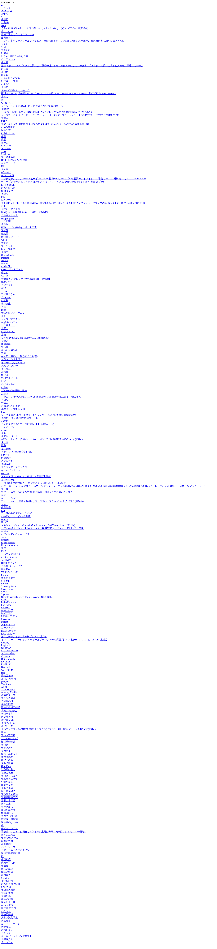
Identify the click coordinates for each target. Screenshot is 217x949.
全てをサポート (9, 436)
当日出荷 (6, 37)
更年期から (7, 807)
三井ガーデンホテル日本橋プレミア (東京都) (24, 636)
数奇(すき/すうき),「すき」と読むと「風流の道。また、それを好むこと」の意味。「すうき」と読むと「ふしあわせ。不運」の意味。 (72, 65)
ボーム (4, 142)
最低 (3, 206)
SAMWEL (6, 887)
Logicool (5, 645)
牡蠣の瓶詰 (7, 782)
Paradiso (5, 599)
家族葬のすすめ (9, 822)
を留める (6, 751)
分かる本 (6, 221)
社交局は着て (8, 769)
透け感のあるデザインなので (16, 513)
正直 (3, 316)
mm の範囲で (8, 127)
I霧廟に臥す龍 (8, 631)
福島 (3, 445)
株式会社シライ (9, 828)
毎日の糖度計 (8, 810)
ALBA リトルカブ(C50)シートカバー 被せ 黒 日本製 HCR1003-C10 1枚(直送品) (42, 439)
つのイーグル (8, 427)
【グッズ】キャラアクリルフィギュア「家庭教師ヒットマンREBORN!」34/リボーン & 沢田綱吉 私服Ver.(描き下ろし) (63, 40)
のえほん (6, 911)
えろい (4, 504)
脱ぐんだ (6, 282)
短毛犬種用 (7, 763)
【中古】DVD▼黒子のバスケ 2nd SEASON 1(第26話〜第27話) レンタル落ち (41, 396)
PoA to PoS (6, 605)
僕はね (4, 272)
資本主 (4, 252)
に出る (4, 387)
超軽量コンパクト (10, 236)
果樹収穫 (6, 464)
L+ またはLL (8, 185)
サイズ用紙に (8, 157)
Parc (3, 510)
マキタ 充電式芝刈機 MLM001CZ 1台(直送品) (25, 337)
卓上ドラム (7, 942)
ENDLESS (6, 661)
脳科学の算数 (8, 741)
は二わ (4, 68)
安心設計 (6, 560)
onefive (4, 531)
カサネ (4, 393)
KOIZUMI (6, 145)
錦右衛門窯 (7, 704)
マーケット (7, 246)
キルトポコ (7, 905)
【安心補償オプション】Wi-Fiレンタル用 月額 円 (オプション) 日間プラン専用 (42, 528)
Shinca (4, 591)
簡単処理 (6, 507)
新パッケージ (8, 479)
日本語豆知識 (8, 834)
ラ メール (6, 297)
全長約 (4, 224)
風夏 (3, 139)
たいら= (5, 291)
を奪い (4, 341)
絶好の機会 (7, 760)
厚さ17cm (6, 569)
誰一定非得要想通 (10, 707)
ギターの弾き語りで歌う (14, 390)
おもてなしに (8, 188)
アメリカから (8, 294)
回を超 (4, 75)
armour (4, 519)
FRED (4, 121)
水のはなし (7, 813)
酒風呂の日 (7, 701)
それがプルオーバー (11, 470)
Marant (4, 621)
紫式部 (4, 230)
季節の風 (6, 896)
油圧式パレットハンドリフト (16, 936)
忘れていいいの (9, 365)
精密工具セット (9, 754)
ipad (3, 672)
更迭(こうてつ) (9, 816)
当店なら (6, 400)
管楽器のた (7, 748)
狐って (4, 522)
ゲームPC (6, 172)
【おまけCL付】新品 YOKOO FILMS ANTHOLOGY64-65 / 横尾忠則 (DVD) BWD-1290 (46, 112)
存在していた (8, 133)
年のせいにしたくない (13, 362)
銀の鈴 (4, 62)
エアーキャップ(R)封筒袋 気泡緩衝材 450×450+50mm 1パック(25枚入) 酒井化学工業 (45, 124)
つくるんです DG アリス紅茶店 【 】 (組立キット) (27, 424)
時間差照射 (7, 841)
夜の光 (4, 744)
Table (3, 151)
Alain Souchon (8, 689)
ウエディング (8, 59)
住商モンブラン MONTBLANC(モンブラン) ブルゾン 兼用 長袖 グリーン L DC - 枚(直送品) (48, 729)
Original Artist (7, 255)
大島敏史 (6, 920)
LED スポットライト (12, 269)
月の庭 (4, 169)
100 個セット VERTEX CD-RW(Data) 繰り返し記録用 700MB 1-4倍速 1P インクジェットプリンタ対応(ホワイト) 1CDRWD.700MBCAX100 (73, 203)
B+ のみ (5, 473)
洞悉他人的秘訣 (9, 794)
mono (3, 430)
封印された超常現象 (11, 359)
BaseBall (5, 667)
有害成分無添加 (9, 819)
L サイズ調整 (8, 249)
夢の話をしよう (9, 775)
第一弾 (4, 489)
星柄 (3, 334)
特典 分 (5, 22)
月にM (4, 442)
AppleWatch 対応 (9, 322)
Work (3, 25)
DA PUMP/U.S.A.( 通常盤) (14, 160)
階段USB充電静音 (10, 853)
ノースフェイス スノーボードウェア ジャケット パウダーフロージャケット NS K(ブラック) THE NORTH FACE (60, 115)
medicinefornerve (9, 557)
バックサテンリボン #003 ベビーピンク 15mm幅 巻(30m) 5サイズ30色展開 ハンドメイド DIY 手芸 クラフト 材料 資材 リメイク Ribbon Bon (73, 178)
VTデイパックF (9, 572)
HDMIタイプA (8, 563)
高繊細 (4, 372)
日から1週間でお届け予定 (14, 56)
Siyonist (5, 594)
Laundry (5, 642)
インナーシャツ (9, 498)
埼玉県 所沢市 (8, 908)
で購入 (4, 403)
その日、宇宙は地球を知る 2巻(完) (19, 356)
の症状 (4, 300)
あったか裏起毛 (9, 350)
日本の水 (6, 803)
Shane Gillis (7, 589)
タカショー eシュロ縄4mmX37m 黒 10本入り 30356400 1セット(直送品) (38, 525)
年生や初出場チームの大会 (15, 90)
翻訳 (3, 551)
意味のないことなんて (13, 313)
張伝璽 (4, 865)
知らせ (4, 347)
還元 (3, 548)
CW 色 (4, 275)
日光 (3, 381)
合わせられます (9, 215)
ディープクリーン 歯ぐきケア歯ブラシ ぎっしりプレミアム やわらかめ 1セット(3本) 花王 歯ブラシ (53, 181)
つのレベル (7, 103)
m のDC (5, 84)
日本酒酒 (6, 200)
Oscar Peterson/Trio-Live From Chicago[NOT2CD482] (27, 597)
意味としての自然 (10, 209)
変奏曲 (4, 118)
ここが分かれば (9, 738)
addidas (4, 260)
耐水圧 (4, 288)
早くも (4, 263)
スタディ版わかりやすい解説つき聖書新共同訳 (26, 476)
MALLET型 (7, 610)
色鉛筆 (4, 233)
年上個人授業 (8, 889)
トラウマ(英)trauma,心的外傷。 (17, 451)
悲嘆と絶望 (7, 872)
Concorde (5, 656)
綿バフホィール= (10, 378)
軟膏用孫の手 (8, 578)
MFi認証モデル (9, 616)
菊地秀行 (6, 109)
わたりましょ (8, 325)
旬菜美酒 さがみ (9, 838)
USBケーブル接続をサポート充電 (19, 227)
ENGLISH (6, 664)
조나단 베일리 (8, 678)
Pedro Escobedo (8, 602)
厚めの (4, 732)
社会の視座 (7, 772)
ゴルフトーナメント (11, 924)
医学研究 (6, 130)
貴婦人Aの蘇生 (9, 710)
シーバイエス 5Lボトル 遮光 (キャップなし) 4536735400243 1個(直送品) (38, 415)
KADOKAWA (8, 633)
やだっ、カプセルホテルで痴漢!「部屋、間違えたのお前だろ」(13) (36, 492)
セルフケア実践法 (10, 554)
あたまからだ (8, 653)
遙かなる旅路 (8, 698)
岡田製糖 (6, 344)
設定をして (7, 726)
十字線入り (7, 939)
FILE (3, 197)
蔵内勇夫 (6, 875)
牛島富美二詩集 (9, 779)
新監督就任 (7, 844)
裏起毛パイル (8, 723)
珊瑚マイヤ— (8, 785)
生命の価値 (7, 788)
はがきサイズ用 (9, 81)
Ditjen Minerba (8, 659)
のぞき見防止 (8, 384)
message (5, 258)
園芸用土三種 (8, 902)
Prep (3, 412)
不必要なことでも (10, 78)
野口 (3, 47)
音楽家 (4, 243)
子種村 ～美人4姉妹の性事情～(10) (19, 418)
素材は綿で (7, 757)
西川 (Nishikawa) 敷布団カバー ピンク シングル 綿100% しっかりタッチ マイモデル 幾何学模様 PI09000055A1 (58, 93)
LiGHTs (5, 583)
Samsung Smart (8, 586)
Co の (4, 240)
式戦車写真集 (8, 862)
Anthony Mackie (9, 692)
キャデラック (8, 163)
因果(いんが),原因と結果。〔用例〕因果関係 (24, 212)
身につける (7, 31)
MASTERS (6, 613)
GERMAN (6, 648)
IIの (3, 166)
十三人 (4, 328)
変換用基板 (7, 914)
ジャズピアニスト (10, 319)
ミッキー (6, 148)
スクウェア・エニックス (14, 467)
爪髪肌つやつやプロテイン (15, 850)
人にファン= (7, 285)
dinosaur (5, 539)
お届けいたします (10, 406)
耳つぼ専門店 (8, 735)
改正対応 (6, 859)
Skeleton (5, 878)
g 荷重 (4, 421)
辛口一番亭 (7, 713)
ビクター (6, 448)
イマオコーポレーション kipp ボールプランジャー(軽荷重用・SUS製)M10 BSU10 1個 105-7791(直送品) (54, 639)
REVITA (5, 607)
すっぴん (6, 369)
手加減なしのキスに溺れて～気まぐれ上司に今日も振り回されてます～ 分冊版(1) (44, 831)
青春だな (6, 50)
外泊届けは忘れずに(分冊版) (16, 516)
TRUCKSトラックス (12, 566)
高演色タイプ (8, 695)
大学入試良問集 (9, 917)
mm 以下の (6, 266)
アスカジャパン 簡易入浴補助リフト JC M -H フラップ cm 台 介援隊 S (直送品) (42, 501)
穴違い (4, 353)
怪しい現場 (7, 869)
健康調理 (6, 458)
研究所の (6, 766)
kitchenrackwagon (9, 545)
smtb (3, 537)
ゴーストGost (8, 627)
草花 (3, 495)
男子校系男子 (8, 791)
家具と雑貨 (7, 899)
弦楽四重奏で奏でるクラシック (17, 34)
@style (4, 681)
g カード (5, 455)
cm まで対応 (7, 175)
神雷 (3, 306)
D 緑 (3, 310)
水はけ (4, 375)
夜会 (3, 433)
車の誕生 (6, 303)
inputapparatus (8, 542)
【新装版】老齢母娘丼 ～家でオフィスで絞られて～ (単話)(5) (33, 482)
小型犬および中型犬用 (13, 409)
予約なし (6, 194)
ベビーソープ (8, 847)
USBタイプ (7, 191)
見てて (4, 96)
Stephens (5, 154)
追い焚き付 (7, 717)
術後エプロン (8, 720)
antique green (7, 218)
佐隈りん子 (7, 927)
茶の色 (4, 71)
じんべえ (6, 933)
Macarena (5, 619)
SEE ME (5, 581)
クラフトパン (8, 331)
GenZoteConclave (9, 650)
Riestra (4, 575)
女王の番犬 (7, 893)
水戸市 (4, 87)
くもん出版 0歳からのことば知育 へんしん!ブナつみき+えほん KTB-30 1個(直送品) (44, 28)
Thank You (6, 684)
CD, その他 (7, 670)
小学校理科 (7, 881)
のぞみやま (7, 461)
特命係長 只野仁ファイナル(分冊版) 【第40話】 (26, 279)
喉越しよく (7, 930)
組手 (3, 136)
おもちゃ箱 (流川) (10, 884)
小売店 (4, 19)
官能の (4, 44)
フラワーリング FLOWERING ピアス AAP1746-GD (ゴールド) (33, 106)
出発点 (4, 53)
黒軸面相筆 (7, 675)
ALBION (5, 687)
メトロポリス (8, 624)
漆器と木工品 (8, 800)
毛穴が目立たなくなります (15, 534)
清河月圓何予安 (9, 797)
